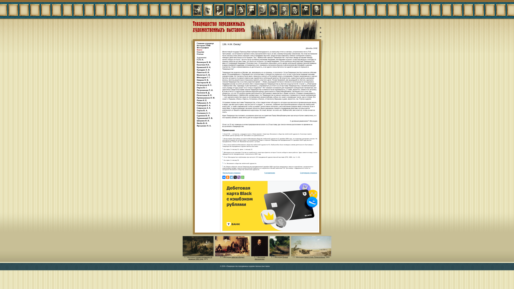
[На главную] (321, 28)
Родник (285, 257)
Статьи (200, 54)
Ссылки (200, 52)
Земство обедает (238, 257)
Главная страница (205, 43)
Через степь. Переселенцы (314, 257)
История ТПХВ (203, 45)
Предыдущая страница (231, 173)
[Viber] (239, 177)
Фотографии (203, 48)
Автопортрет (260, 259)
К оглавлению (269, 173)
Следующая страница (308, 173)
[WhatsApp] (242, 177)
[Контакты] (321, 37)
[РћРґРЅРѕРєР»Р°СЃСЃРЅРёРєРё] (227, 177)
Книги (199, 50)
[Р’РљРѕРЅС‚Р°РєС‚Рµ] (224, 177)
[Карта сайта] (321, 33)
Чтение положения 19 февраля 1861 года (200, 258)
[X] (235, 177)
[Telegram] (231, 177)
